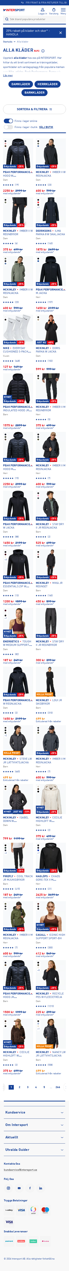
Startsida (7, 41)
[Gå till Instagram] (9, 1188)
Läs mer (8, 75)
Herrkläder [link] (48, 84)
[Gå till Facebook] (30, 1188)
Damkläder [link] (21, 84)
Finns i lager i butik (26, 127)
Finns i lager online (26, 120)
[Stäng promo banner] (60, 32)
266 (58, 1087)
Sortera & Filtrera (32, 109)
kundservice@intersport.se (20, 1169)
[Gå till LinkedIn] (41, 1188)
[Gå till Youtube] (20, 1188)
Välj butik (46, 127)
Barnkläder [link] (35, 92)
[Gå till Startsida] (14, 10)
